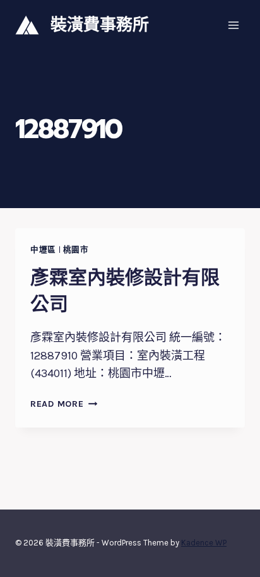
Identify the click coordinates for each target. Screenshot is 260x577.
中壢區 (43, 249)
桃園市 (76, 249)
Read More (61, 404)
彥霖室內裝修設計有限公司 (125, 290)
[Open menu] (233, 25)
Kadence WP (204, 542)
